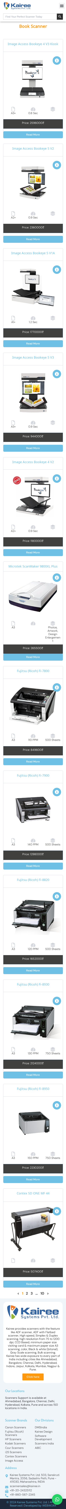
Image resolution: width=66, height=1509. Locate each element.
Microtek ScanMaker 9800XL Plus (33, 567)
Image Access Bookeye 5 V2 (33, 149)
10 (42, 1293)
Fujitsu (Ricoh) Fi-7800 (33, 671)
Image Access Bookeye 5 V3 (33, 358)
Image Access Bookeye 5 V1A (33, 253)
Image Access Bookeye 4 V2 (33, 462)
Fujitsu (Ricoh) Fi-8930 (33, 985)
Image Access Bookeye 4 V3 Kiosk (33, 44)
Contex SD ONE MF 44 (33, 1194)
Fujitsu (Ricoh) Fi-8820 (33, 880)
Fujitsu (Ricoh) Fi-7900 (33, 776)
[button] (62, 6)
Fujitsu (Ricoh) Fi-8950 (33, 1089)
